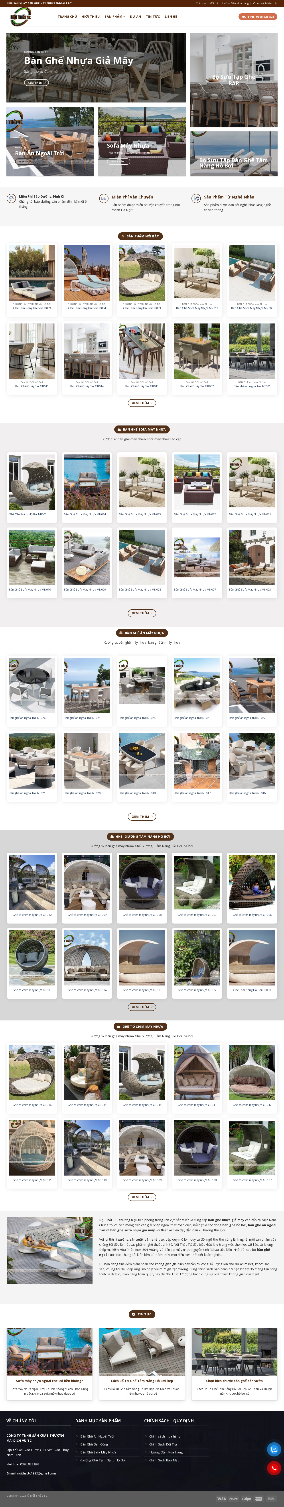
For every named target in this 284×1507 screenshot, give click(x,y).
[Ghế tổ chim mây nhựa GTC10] (32, 882)
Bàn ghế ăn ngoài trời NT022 (247, 718)
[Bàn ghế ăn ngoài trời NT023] (197, 685)
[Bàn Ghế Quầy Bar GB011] (142, 351)
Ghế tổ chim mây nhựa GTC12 (252, 1105)
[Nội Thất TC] (29, 17)
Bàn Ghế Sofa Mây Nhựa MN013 (197, 308)
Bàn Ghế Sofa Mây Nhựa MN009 (85, 589)
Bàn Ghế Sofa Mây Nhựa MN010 (30, 589)
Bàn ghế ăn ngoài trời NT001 (252, 386)
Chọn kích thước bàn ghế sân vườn (234, 1381)
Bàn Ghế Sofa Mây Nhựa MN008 (252, 308)
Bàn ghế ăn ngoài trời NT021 (27, 793)
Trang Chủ (67, 16)
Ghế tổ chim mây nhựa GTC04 (87, 990)
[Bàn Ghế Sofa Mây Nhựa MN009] (87, 557)
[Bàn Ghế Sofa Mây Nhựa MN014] (87, 482)
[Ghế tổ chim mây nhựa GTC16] (32, 1073)
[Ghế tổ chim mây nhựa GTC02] (197, 957)
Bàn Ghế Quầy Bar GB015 (32, 386)
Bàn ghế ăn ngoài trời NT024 (137, 718)
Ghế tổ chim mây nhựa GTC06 (252, 915)
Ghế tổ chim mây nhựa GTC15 (87, 1105)
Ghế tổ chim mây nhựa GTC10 (32, 915)
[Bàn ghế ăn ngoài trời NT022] (252, 685)
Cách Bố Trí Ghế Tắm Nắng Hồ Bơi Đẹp (142, 1381)
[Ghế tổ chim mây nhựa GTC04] (87, 957)
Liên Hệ (171, 16)
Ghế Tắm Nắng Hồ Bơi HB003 (142, 308)
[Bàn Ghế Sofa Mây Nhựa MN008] (252, 273)
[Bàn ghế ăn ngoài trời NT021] (32, 761)
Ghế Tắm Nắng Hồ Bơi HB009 (32, 308)
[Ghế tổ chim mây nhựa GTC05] (32, 957)
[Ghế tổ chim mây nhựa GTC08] (142, 882)
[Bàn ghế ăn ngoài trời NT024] (142, 685)
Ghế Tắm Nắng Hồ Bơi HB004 (87, 308)
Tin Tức (153, 16)
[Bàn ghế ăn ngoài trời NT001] (252, 351)
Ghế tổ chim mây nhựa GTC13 (197, 1105)
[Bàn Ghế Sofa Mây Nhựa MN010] (32, 557)
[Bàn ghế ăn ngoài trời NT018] (142, 761)
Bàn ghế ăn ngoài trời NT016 (247, 793)
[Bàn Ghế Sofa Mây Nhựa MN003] (252, 557)
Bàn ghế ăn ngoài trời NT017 (192, 793)
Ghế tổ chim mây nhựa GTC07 (197, 915)
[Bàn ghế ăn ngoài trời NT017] (197, 761)
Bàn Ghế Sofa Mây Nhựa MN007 (195, 589)
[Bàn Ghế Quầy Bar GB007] (197, 351)
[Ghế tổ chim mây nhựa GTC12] (252, 1073)
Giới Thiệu (91, 16)
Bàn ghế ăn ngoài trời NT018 (137, 793)
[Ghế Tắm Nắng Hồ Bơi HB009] (32, 273)
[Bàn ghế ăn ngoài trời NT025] (87, 685)
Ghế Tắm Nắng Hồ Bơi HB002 (28, 514)
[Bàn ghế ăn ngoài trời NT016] (252, 761)
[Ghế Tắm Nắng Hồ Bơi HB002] (32, 482)
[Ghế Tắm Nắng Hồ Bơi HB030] (252, 957)
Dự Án (135, 16)
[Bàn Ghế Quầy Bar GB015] (32, 351)
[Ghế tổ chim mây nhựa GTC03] (142, 957)
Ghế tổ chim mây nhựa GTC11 (32, 1180)
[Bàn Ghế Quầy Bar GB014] (87, 351)
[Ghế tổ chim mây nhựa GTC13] (197, 1073)
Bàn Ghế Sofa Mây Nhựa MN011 (250, 514)
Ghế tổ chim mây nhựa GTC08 (142, 915)
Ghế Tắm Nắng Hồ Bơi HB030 (252, 990)
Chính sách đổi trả (207, 3)
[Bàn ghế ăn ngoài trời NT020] (87, 761)
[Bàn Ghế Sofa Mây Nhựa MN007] (197, 557)
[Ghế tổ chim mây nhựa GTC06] (252, 882)
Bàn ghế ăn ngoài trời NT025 (82, 718)
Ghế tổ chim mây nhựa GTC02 (197, 990)
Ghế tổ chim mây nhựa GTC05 (32, 990)
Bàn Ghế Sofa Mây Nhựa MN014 (85, 514)
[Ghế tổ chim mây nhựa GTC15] (87, 1073)
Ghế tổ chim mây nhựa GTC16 (32, 1105)
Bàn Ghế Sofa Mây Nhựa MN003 (250, 589)
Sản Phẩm (113, 16)
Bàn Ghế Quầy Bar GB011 (142, 386)
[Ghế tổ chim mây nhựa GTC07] (197, 882)
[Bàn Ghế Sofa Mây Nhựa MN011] (252, 482)
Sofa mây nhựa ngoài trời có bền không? (49, 1381)
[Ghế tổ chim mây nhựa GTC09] (87, 882)
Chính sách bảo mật (265, 3)
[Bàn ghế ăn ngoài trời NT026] (32, 685)
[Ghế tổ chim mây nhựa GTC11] (32, 1148)
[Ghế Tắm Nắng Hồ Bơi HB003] (142, 273)
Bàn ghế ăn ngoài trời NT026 (27, 718)
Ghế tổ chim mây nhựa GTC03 (142, 990)
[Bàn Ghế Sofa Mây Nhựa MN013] (197, 273)
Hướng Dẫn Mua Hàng (235, 3)
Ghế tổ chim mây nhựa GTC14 (142, 1105)
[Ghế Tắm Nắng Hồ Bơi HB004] (87, 273)
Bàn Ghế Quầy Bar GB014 (87, 386)
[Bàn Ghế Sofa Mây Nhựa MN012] (197, 482)
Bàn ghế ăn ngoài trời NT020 (82, 793)
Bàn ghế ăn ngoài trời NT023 (192, 718)
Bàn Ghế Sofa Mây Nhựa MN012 (195, 514)
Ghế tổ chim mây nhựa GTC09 (87, 915)
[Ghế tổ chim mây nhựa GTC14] (142, 1073)
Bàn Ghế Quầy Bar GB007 (197, 386)
